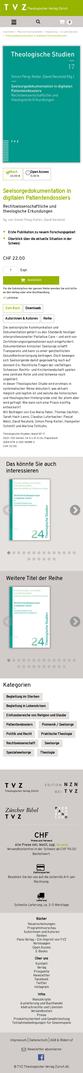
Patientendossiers (19, 725)
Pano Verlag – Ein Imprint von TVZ (41, 940)
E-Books (41, 952)
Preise (41, 1015)
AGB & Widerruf (61, 1040)
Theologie (47, 753)
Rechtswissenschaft (20, 743)
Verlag (41, 968)
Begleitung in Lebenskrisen (26, 706)
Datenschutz (38, 1040)
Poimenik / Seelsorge (58, 725)
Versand (61, 845)
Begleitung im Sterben (22, 697)
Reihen (41, 936)
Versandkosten (41, 1011)
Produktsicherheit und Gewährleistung (41, 1019)
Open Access (41, 948)
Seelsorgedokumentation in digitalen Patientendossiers (36, 35)
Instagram (41, 987)
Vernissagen (41, 944)
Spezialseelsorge (18, 753)
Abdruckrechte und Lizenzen (42, 1007)
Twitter (41, 983)
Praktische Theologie (56, 734)
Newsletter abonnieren (43, 1049)
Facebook (42, 979)
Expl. (24, 270)
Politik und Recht (19, 734)
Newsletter (41, 976)
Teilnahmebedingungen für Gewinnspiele (41, 1023)
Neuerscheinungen (41, 924)
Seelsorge (52, 743)
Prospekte (41, 972)
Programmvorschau (41, 928)
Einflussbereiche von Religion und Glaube (36, 715)
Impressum (18, 1040)
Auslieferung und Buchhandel (41, 1004)
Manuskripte (41, 1000)
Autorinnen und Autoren (41, 932)
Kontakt (41, 964)
